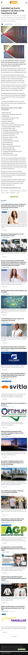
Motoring (4, 240)
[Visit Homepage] (13, 2)
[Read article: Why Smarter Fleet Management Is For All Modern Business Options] (14, 245)
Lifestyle (4, 212)
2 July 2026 (12, 322)
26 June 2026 (12, 350)
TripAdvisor (12, 192)
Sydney (7, 192)
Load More (14, 636)
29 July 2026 (12, 237)
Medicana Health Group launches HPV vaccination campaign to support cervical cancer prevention (12, 433)
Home (2, 5)
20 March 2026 (13, 522)
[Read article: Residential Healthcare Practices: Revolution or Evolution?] (14, 414)
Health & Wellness (6, 439)
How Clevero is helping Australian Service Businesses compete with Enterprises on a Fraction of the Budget (12, 462)
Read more (5, 230)
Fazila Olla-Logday (5, 237)
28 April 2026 (12, 436)
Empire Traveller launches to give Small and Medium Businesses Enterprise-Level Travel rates (13, 608)
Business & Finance (6, 324)
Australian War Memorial (15, 190)
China (3, 192)
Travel (5, 5)
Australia (6, 190)
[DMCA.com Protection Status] (14, 196)
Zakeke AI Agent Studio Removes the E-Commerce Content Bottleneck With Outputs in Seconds (13, 578)
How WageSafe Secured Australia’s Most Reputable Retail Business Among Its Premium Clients (13, 548)
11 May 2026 (12, 378)
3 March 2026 (12, 581)
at (2, 296)
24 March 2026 (12, 494)
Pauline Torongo (5, 209)
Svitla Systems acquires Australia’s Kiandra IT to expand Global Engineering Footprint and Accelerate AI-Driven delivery (13, 375)
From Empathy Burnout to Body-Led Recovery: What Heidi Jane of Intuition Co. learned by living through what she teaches (13, 206)
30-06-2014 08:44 (18, 24)
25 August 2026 (12, 209)
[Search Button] (26, 2)
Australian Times (8, 24)
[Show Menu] (1, 2)
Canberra (24, 190)
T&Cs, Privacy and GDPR (5, 652)
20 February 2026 (13, 611)
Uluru (18, 192)
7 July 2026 (12, 267)
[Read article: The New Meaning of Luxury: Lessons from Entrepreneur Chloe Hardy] (14, 330)
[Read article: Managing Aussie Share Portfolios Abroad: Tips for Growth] (14, 302)
